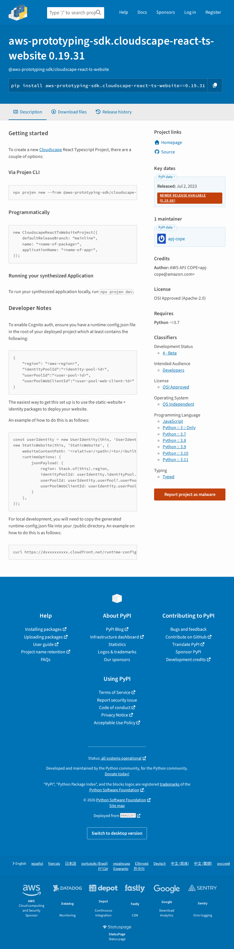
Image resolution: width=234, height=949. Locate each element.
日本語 (70, 863)
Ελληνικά (141, 863)
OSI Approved (176, 387)
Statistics (117, 644)
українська (121, 863)
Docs (142, 12)
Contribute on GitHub (186, 637)
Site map (117, 806)
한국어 (139, 868)
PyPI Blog (115, 629)
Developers (173, 370)
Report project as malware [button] (189, 494)
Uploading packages (43, 637)
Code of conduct (114, 707)
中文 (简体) (180, 863)
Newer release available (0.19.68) (183, 198)
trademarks (169, 784)
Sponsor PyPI (188, 652)
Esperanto (120, 868)
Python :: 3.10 (175, 453)
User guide (43, 644)
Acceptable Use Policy (114, 723)
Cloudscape (50, 150)
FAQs (46, 659)
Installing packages (43, 629)
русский (223, 863)
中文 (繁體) (203, 863)
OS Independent (178, 404)
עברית (103, 868)
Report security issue (117, 700)
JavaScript (173, 421)
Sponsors (165, 12)
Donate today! (117, 774)
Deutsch (160, 863)
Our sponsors (117, 659)
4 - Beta (170, 353)
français (54, 863)
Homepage (171, 142)
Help (123, 12)
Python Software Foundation (114, 790)
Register (213, 12)
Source (168, 152)
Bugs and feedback (188, 629)
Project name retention (43, 652)
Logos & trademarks (117, 652)
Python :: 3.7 (174, 434)
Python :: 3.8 (174, 440)
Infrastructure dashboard (114, 637)
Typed (168, 477)
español (37, 863)
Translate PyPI (185, 644)
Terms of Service (114, 692)
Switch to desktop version (117, 833)
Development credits (186, 659)
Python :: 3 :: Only (179, 428)
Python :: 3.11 (175, 460)
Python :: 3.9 (174, 447)
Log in (190, 12)
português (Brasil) (94, 863)
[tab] (28, 112)
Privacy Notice (114, 715)
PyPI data (165, 176)
